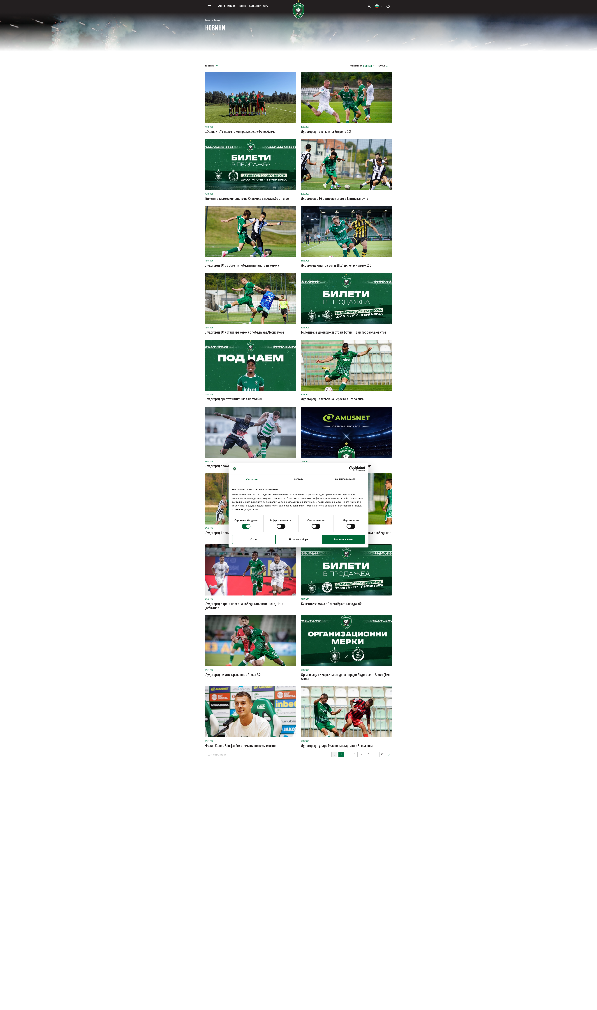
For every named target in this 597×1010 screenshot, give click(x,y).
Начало (208, 20)
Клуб (265, 6)
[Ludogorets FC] (298, 9)
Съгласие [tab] (251, 479)
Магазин (231, 6)
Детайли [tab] (298, 478)
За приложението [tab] (345, 478)
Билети (221, 6)
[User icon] (388, 6)
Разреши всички (343, 539)
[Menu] (209, 6)
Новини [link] (217, 20)
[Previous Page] (389, 754)
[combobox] (378, 6)
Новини (242, 6)
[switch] (281, 526)
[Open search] (369, 6)
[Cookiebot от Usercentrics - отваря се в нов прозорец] (351, 468)
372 (382, 754)
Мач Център (255, 6)
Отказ (253, 539)
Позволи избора (298, 539)
